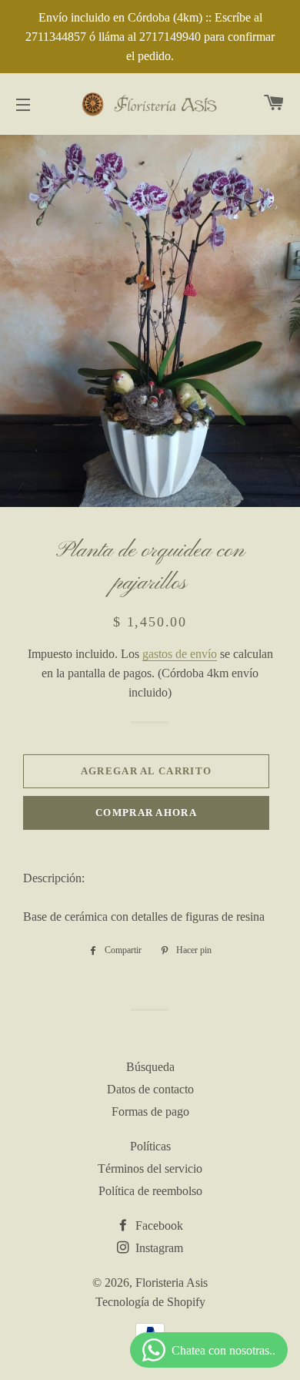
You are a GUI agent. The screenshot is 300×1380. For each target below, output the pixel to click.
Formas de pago (150, 1111)
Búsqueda (150, 1066)
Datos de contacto (150, 1089)
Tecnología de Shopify (150, 1301)
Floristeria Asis (171, 1282)
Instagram (157, 1247)
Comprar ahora (146, 812)
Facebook (157, 1225)
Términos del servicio (150, 1168)
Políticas (150, 1146)
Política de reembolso (150, 1190)
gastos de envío (179, 653)
